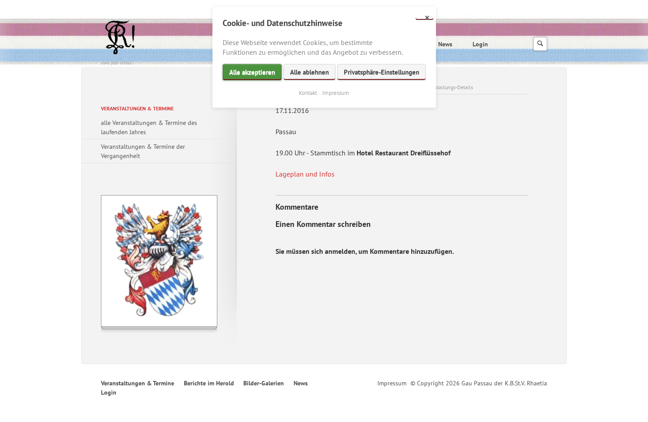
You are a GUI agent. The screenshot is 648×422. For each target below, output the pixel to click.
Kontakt (308, 93)
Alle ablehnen (309, 72)
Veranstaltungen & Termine (137, 108)
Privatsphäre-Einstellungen (381, 72)
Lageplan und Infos (305, 174)
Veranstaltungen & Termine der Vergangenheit (143, 151)
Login (480, 44)
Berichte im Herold (209, 383)
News (445, 44)
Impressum (391, 383)
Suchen (540, 44)
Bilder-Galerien (263, 383)
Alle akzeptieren (252, 72)
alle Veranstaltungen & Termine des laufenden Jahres (149, 127)
